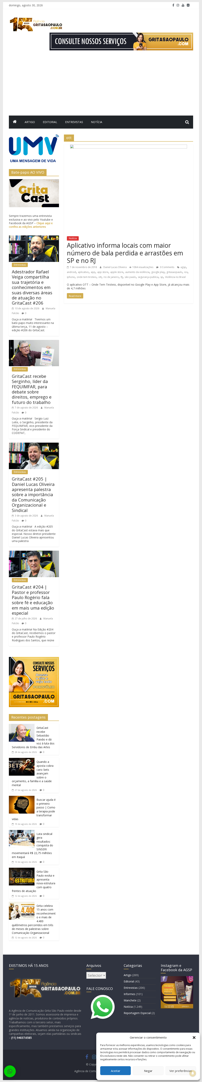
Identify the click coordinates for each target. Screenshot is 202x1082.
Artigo (30, 122)
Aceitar (115, 1071)
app (93, 272)
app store (102, 272)
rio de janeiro (111, 277)
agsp (183, 267)
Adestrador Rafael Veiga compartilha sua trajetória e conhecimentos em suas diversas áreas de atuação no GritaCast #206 (32, 287)
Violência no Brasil (175, 277)
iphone (71, 277)
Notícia (96, 122)
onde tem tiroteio (86, 277)
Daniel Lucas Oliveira (115, 267)
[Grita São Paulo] (15, 122)
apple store (116, 272)
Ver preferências (180, 1071)
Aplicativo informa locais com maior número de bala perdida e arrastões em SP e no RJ (125, 253)
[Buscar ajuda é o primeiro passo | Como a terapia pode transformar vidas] (22, 798)
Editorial (50, 122)
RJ (122, 277)
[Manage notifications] (193, 1073)
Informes (129, 994)
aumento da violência (137, 272)
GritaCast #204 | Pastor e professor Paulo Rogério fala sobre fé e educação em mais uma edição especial (33, 600)
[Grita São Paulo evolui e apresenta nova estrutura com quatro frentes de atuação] (22, 870)
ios (186, 272)
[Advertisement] (101, 86)
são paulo (130, 277)
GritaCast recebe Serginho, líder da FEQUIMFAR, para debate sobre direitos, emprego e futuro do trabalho (31, 389)
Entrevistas (74, 122)
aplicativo (83, 272)
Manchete (130, 1000)
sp (161, 277)
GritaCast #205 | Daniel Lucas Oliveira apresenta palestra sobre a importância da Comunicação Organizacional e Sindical (33, 494)
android (71, 272)
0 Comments (166, 267)
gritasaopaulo (174, 272)
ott (100, 277)
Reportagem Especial (137, 1013)
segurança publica (148, 277)
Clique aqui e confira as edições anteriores (31, 225)
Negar (148, 1071)
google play (158, 272)
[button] (194, 1038)
